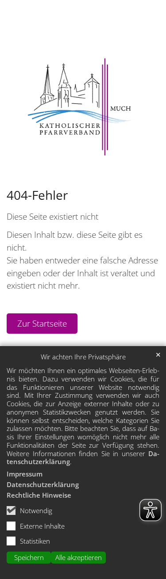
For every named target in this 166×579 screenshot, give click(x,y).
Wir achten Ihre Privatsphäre (83, 357)
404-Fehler (37, 194)
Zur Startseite (42, 323)
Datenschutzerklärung (43, 484)
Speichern (29, 557)
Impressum (24, 473)
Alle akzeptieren (78, 557)
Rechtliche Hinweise (39, 495)
